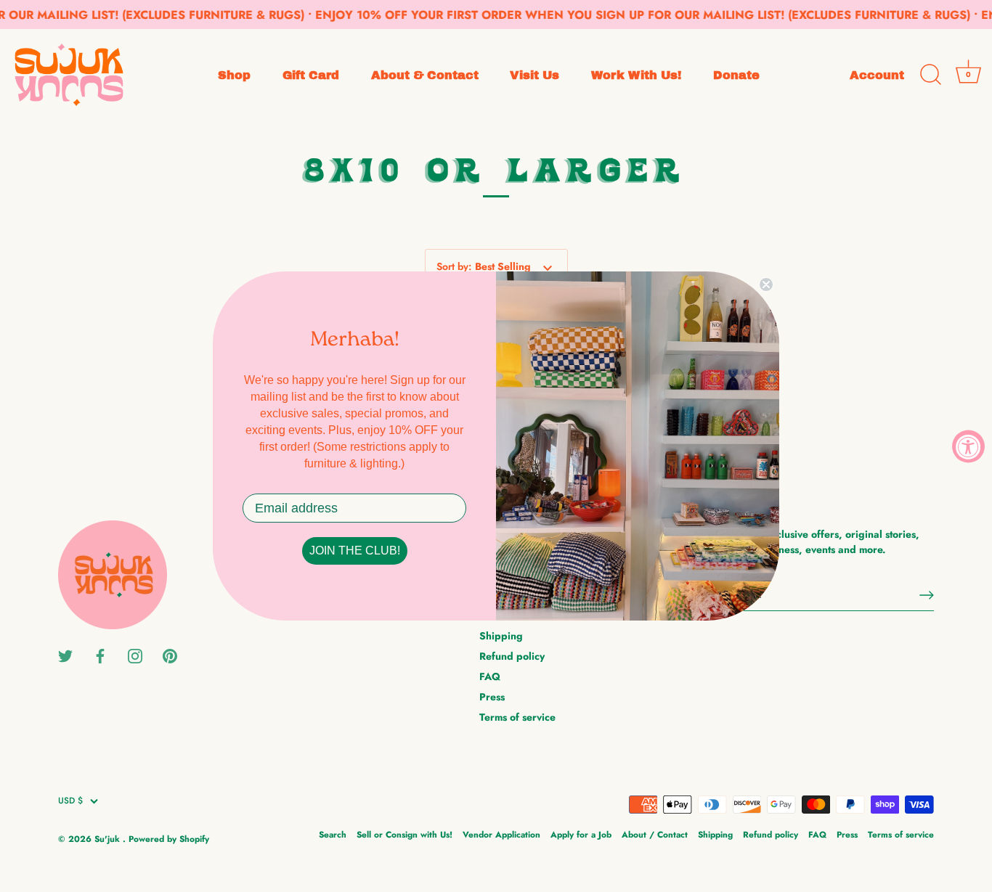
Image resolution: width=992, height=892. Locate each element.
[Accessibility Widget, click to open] (968, 446)
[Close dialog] (766, 284)
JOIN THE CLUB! (354, 550)
